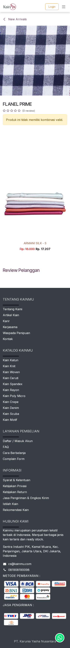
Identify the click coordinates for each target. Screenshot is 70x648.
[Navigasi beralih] (63, 6)
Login (51, 6)
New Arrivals (17, 19)
